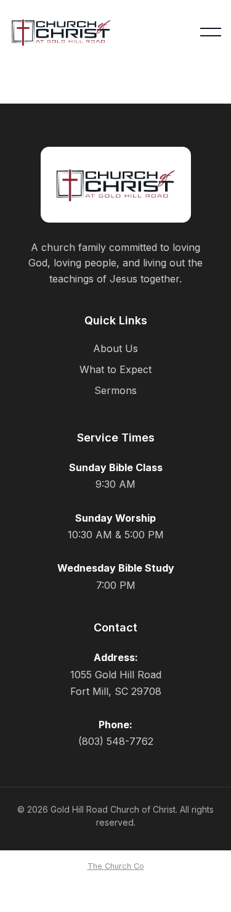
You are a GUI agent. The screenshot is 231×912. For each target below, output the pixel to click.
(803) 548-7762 (115, 741)
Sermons (115, 390)
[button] (210, 32)
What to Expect (115, 369)
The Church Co (115, 866)
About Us (115, 348)
